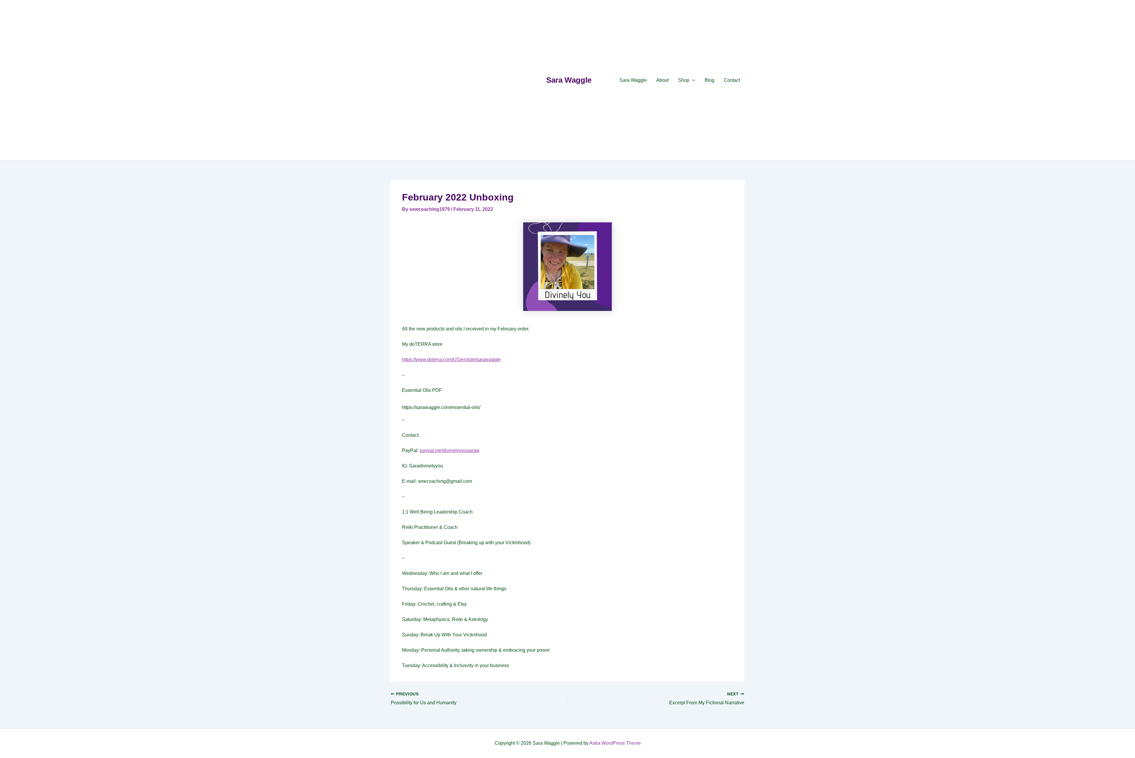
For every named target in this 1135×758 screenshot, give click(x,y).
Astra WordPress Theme (615, 743)
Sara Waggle (568, 80)
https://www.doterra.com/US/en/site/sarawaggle (451, 359)
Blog (709, 80)
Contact (732, 80)
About (662, 80)
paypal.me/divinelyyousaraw (449, 450)
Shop (683, 80)
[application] (692, 80)
